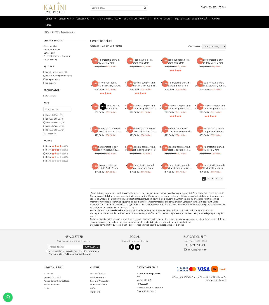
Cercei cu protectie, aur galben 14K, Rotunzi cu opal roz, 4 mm (175, 130)
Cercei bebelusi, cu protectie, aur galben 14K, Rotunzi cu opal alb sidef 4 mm (140, 130)
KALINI (49, 95)
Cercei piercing (50, 59)
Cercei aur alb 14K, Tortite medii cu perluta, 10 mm (210, 130)
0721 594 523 (197, 245)
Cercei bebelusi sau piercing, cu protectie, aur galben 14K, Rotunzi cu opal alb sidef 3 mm (140, 107)
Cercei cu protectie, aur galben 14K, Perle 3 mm (105, 167)
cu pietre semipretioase (57, 75)
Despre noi (48, 273)
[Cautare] (145, 7)
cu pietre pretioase (55, 72)
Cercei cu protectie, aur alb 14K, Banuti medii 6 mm (175, 84)
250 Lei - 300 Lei (53, 118)
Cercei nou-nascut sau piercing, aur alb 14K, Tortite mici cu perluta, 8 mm (105, 84)
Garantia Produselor (99, 280)
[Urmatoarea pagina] (221, 179)
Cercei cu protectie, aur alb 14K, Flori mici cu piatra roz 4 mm (175, 167)
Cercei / (56, 31)
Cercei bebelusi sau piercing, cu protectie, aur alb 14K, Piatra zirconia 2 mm (175, 148)
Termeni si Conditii (52, 277)
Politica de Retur (97, 277)
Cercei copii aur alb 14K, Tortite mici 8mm (140, 61)
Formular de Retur (98, 284)
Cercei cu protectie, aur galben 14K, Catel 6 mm (210, 61)
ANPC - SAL (95, 292)
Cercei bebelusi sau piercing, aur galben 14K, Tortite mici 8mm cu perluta (140, 84)
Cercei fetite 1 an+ (51, 49)
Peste (49, 146)
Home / (47, 31)
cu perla (50, 82)
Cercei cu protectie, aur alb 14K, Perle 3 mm (210, 148)
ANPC (92, 288)
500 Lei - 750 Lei (53, 130)
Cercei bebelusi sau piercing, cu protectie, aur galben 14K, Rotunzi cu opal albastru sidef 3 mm (210, 107)
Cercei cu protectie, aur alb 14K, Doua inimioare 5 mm (140, 167)
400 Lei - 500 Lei (53, 126)
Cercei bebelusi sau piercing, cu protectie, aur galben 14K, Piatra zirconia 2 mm (140, 148)
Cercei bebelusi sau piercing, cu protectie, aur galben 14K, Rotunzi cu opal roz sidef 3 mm (175, 107)
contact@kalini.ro (197, 249)
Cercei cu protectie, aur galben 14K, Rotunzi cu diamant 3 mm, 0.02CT (105, 148)
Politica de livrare (51, 284)
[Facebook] (131, 247)
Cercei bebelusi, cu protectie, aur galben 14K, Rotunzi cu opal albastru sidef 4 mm (105, 130)
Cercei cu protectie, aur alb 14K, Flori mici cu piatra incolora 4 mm (210, 167)
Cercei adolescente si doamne (57, 56)
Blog (49, 24)
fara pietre (51, 79)
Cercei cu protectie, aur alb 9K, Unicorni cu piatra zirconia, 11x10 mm (105, 107)
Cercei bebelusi (50, 46)
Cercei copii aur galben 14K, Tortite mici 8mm (175, 61)
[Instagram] (137, 247)
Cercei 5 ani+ (49, 52)
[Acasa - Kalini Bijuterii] (59, 7)
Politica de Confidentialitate (77, 254)
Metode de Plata (97, 273)
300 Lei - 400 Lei (53, 122)
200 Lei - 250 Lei (53, 115)
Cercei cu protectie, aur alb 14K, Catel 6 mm (105, 61)
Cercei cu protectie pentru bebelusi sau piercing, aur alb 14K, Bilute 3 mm (210, 84)
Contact (47, 288)
